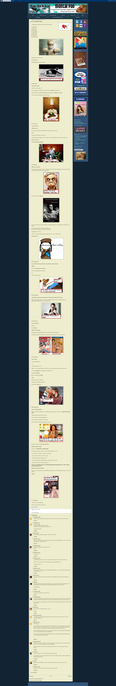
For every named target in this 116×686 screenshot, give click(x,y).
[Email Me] (85, 27)
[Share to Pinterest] (36, 507)
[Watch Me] (85, 23)
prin (34, 651)
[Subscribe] (77, 27)
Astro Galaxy (36, 545)
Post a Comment (34, 672)
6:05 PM (35, 605)
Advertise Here (72, 15)
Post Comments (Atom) (39, 678)
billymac (35, 575)
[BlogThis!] (33, 507)
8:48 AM (35, 649)
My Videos (77, 17)
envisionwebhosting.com (78, 122)
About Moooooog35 (53, 15)
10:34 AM (35, 556)
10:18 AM (35, 536)
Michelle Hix (36, 517)
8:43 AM (35, 639)
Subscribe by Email (80, 85)
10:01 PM (35, 670)
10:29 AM (35, 550)
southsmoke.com (83, 123)
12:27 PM (35, 580)
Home (33, 15)
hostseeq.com (78, 121)
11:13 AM (35, 566)
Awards (83, 15)
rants (38, 512)
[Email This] (32, 507)
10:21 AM (35, 543)
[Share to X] (34, 507)
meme (35, 512)
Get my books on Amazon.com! (58, 17)
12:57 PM (35, 658)
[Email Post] (31, 511)
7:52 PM (35, 613)
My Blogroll (38, 17)
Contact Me (63, 15)
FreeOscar (35, 522)
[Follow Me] (77, 23)
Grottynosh (39, 24)
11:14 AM (35, 573)
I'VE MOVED (77, 138)
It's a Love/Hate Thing (36, 21)
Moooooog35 (36, 641)
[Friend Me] (81, 23)
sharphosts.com (77, 123)
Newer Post (32, 676)
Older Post (70, 676)
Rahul (35, 607)
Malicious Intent (37, 615)
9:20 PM (35, 620)
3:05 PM (35, 589)
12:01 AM (35, 664)
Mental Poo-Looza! (43, 15)
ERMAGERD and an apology (80, 139)
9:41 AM (35, 520)
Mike (34, 582)
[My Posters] (81, 27)
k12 (75, 121)
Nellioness (36, 622)
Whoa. (76, 141)
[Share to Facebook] (35, 507)
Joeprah (35, 533)
